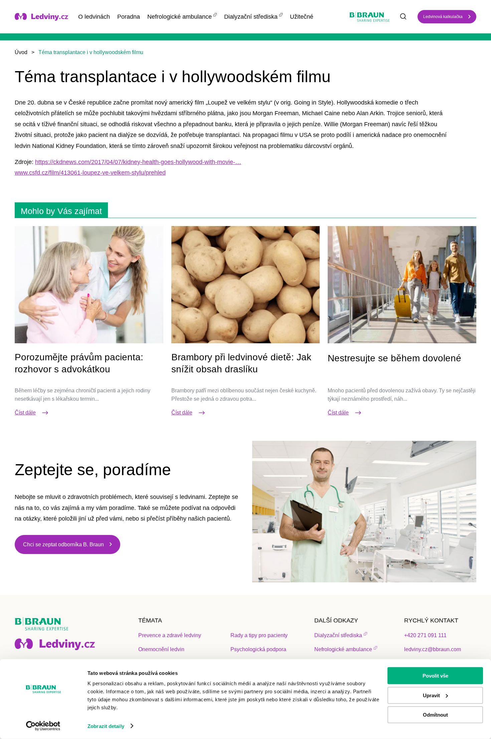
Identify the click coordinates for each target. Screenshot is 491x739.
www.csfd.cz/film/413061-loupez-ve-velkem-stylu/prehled (90, 172)
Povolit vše (435, 676)
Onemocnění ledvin (161, 649)
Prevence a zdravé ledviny (169, 635)
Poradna (128, 16)
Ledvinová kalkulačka (443, 16)
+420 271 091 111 (425, 635)
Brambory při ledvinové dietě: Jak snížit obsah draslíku (241, 363)
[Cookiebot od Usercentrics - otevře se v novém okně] (43, 726)
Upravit (431, 695)
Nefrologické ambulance (179, 16)
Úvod (21, 52)
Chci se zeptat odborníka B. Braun (63, 544)
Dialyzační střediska (251, 16)
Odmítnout (435, 715)
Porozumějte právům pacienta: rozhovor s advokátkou (79, 363)
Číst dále (25, 412)
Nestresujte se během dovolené (394, 358)
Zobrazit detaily (106, 726)
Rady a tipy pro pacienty (259, 635)
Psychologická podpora (258, 649)
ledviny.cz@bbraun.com (432, 649)
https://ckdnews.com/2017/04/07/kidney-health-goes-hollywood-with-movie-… (138, 162)
